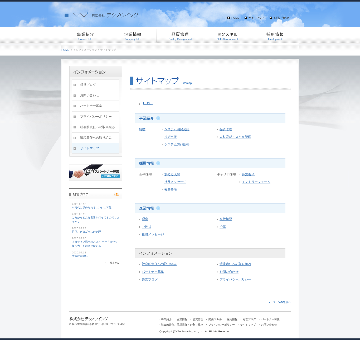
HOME (235, 17)
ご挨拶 (146, 227)
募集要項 (170, 189)
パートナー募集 (153, 272)
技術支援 (170, 137)
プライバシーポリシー (235, 279)
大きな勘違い (80, 255)
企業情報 (132, 35)
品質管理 (180, 35)
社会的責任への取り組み (159, 264)
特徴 (142, 129)
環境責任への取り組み (235, 264)
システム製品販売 (176, 144)
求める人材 (172, 174)
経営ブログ (150, 279)
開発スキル (227, 35)
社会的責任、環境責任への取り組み (182, 324)
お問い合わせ (281, 17)
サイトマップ (256, 17)
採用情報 (275, 35)
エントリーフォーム (256, 182)
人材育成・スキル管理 (235, 137)
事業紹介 (85, 35)
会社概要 (226, 219)
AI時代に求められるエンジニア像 (91, 207)
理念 (145, 219)
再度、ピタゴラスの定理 (86, 231)
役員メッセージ (153, 234)
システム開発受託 (176, 129)
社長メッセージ (175, 182)
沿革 (223, 227)
